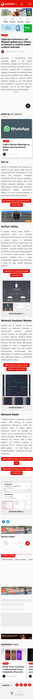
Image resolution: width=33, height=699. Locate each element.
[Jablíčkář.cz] (9, 4)
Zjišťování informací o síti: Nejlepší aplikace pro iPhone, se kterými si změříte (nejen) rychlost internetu (16, 43)
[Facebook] (17, 684)
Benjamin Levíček (10, 51)
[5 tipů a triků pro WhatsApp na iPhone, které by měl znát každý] (16, 129)
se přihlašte (21, 547)
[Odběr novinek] (22, 4)
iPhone (6, 141)
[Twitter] (21, 684)
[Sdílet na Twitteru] (7, 521)
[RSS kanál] (29, 684)
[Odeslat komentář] (27, 543)
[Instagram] (25, 684)
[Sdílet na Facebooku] (3, 521)
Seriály (4, 35)
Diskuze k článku (8, 537)
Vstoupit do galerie (15, 313)
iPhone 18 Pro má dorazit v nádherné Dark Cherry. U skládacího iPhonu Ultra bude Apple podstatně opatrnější (13, 669)
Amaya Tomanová (12, 154)
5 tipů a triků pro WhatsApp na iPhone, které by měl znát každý (16, 147)
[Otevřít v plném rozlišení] (16, 216)
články (10, 644)
